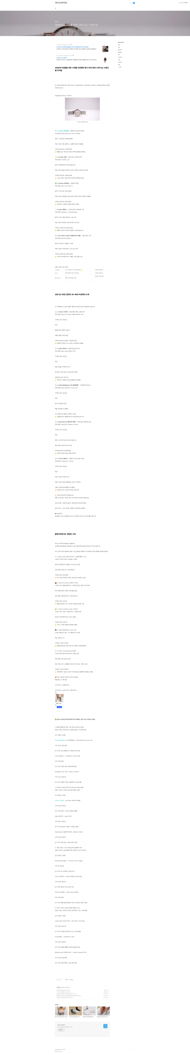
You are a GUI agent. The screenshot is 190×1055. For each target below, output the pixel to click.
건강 (119, 47)
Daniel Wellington (60, 740)
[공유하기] (59, 980)
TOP (134, 1050)
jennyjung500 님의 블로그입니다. (65, 1027)
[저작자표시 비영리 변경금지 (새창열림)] (71, 979)
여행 (119, 64)
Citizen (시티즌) (59, 800)
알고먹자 (120, 57)
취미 (119, 54)
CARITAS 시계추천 (61, 58)
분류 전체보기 (121, 42)
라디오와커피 (61, 3)
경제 (119, 45)
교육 (119, 59)
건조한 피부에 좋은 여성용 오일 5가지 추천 (65, 994)
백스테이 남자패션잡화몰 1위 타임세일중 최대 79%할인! (72, 47)
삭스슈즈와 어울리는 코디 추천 (63, 992)
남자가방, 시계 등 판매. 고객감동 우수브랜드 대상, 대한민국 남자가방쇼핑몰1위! (76, 49)
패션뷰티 (59, 987)
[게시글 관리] (61, 980)
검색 (130, 3)
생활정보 (120, 52)
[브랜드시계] (82, 98)
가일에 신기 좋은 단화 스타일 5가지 (64, 997)
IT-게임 (119, 67)
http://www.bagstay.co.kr (62, 44)
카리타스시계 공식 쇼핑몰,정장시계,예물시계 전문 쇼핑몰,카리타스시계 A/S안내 (76, 60)
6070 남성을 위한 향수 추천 (62, 990)
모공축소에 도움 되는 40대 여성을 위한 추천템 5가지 (68, 995)
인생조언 (120, 62)
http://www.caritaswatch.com (64, 55)
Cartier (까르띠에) (63, 131)
